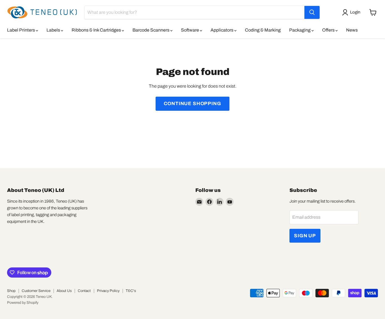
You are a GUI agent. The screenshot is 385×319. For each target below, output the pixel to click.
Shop (11, 291)
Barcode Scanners (151, 30)
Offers (328, 30)
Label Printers (21, 30)
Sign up (305, 235)
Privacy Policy (108, 291)
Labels (54, 30)
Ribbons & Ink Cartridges (97, 30)
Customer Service (36, 291)
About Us (64, 291)
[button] (352, 12)
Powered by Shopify (22, 303)
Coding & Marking (263, 30)
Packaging (300, 30)
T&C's (131, 291)
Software (190, 30)
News (352, 30)
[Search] (312, 12)
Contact (84, 291)
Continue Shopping (192, 103)
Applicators (222, 30)
